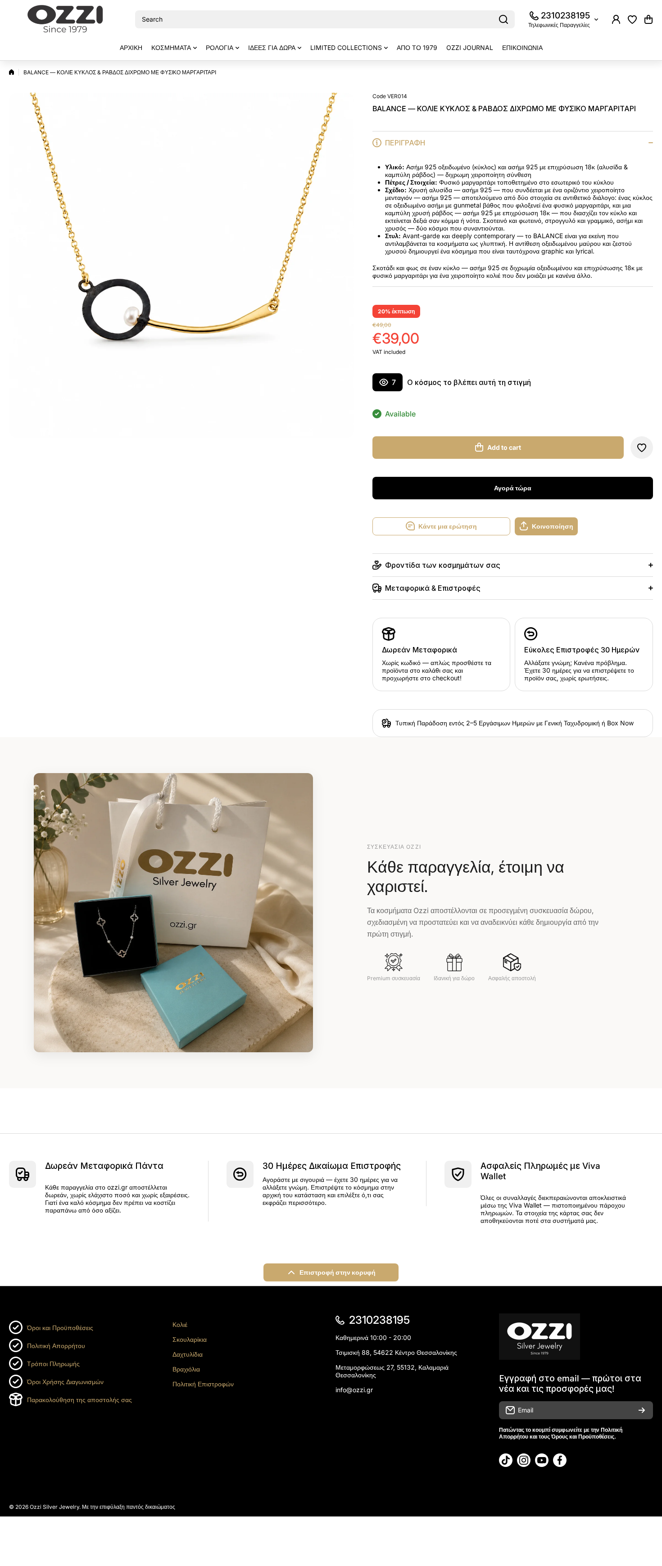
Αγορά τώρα (512, 488)
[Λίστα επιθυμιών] (632, 19)
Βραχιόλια (186, 1369)
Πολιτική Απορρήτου (56, 1345)
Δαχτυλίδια (187, 1354)
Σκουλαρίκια (189, 1339)
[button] (648, 19)
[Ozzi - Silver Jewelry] (65, 20)
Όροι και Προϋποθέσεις (60, 1327)
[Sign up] (641, 1410)
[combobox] (325, 19)
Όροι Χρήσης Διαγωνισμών (65, 1381)
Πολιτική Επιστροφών (203, 1384)
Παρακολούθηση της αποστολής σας (79, 1399)
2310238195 (565, 15)
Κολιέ (179, 1324)
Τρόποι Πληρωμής (53, 1363)
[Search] (503, 19)
